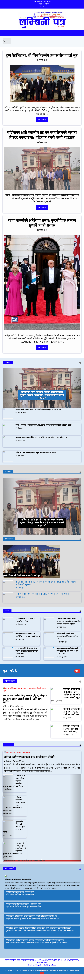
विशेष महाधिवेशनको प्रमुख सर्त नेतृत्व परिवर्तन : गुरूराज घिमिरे (36, 452)
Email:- (42, 965)
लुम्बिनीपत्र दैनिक (8, 706)
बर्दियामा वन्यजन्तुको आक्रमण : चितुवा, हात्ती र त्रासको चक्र (71, 712)
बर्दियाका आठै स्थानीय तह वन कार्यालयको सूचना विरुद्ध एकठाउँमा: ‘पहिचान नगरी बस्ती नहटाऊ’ (42, 135)
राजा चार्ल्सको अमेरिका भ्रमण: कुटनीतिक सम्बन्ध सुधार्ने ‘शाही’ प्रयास (42, 223)
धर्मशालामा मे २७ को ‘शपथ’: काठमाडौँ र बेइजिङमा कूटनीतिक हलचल (38, 409)
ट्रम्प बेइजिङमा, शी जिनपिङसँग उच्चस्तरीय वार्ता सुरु (42, 55)
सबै (80, 363)
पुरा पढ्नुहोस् (42, 119)
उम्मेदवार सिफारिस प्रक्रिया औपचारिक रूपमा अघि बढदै (71, 729)
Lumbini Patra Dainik (26, 970)
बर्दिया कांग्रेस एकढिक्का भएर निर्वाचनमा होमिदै (29, 757)
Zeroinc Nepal (74, 970)
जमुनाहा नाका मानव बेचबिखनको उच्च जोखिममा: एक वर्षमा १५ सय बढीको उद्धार (42, 437)
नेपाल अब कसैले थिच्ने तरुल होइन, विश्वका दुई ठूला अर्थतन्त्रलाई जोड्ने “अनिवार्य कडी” (44, 425)
